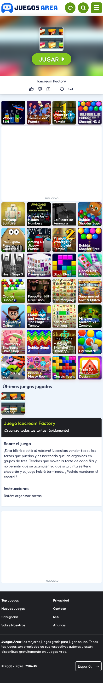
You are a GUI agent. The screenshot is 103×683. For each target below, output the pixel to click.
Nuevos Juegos (13, 608)
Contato (59, 608)
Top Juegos (10, 600)
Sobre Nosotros (13, 625)
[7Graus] (31, 666)
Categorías (9, 617)
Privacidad (61, 600)
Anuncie (59, 625)
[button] (51, 39)
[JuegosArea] (29, 8)
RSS (56, 617)
